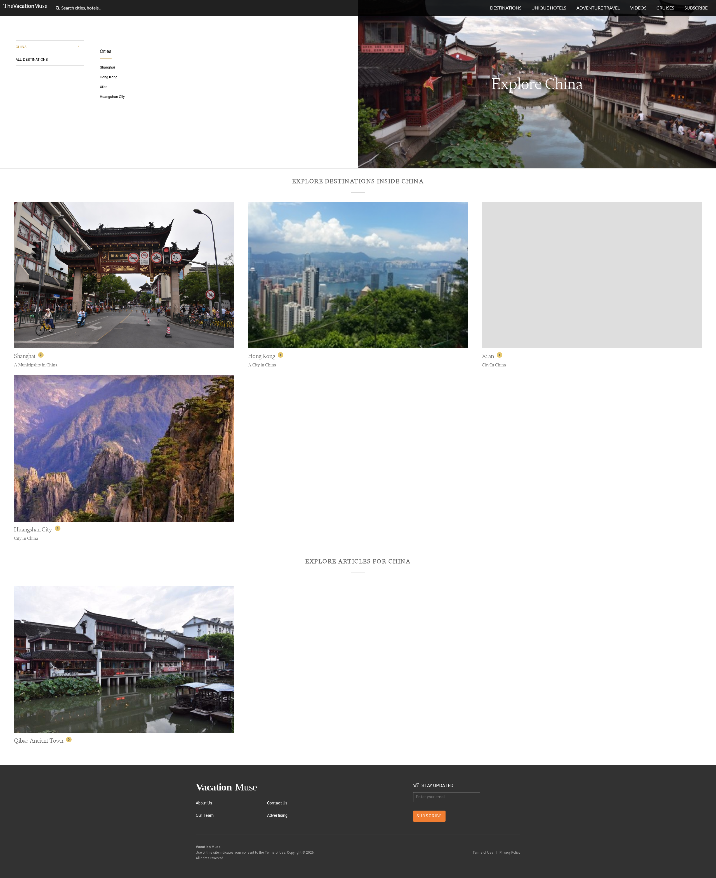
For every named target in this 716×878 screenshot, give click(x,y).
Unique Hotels (548, 7)
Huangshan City (112, 96)
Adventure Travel (598, 7)
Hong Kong (108, 77)
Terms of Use (482, 853)
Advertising (277, 815)
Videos (638, 7)
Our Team (205, 815)
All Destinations (32, 59)
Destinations (505, 7)
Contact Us (277, 803)
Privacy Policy (510, 853)
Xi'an (104, 86)
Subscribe (696, 7)
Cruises (665, 7)
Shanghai (107, 67)
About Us (204, 803)
